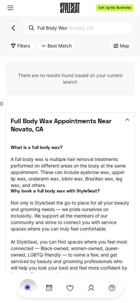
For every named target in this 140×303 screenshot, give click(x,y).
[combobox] (78, 28)
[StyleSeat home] (70, 7)
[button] (10, 8)
